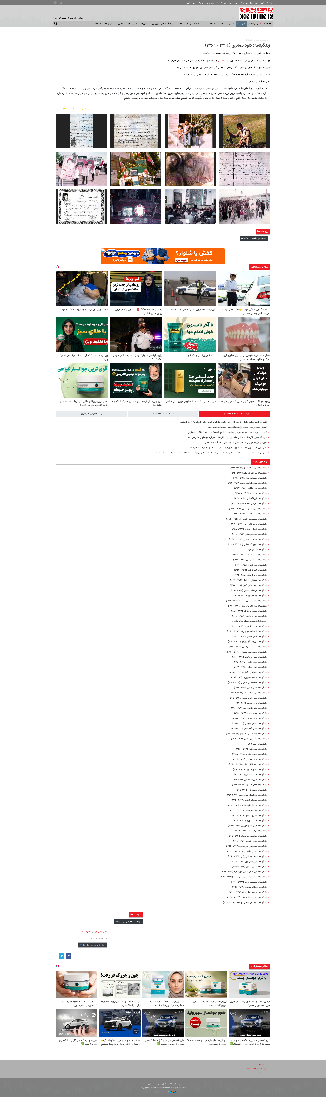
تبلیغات (263, 1073)
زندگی (188, 24)
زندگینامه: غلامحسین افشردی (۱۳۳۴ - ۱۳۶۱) (247, 682)
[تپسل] (103, 250)
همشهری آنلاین (254, 13)
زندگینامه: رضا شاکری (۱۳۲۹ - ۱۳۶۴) (251, 595)
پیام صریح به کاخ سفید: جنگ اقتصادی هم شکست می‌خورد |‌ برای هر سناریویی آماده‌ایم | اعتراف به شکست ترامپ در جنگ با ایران (211, 453)
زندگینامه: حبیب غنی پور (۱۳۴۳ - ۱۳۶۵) (249, 861)
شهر (204, 24)
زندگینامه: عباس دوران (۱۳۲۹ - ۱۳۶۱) (250, 636)
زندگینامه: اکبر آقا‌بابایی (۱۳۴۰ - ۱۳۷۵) (250, 498)
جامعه (213, 24)
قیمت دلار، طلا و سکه (256, 1069)
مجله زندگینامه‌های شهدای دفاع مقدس (249, 621)
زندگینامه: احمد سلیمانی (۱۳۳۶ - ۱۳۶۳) (249, 626)
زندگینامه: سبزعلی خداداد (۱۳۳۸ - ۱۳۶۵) (249, 503)
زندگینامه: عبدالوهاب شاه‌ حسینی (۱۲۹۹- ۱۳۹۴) (246, 795)
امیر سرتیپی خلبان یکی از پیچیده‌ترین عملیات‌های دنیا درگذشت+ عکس (236, 442)
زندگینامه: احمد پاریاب (257, 744)
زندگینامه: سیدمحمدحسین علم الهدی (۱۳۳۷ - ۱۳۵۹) (243, 877)
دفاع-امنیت (86, 931)
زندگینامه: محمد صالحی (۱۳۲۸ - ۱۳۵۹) (249, 718)
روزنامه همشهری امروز (263, 2)
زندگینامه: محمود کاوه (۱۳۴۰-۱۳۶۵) (251, 790)
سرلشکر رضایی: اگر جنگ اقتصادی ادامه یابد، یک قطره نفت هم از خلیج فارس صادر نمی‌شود (227, 437)
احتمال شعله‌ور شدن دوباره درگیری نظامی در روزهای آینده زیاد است (237, 427)
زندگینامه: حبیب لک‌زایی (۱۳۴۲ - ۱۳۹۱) (250, 514)
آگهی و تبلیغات (226, 2)
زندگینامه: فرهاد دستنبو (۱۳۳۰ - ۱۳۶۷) (249, 555)
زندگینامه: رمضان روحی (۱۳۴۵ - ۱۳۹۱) (250, 560)
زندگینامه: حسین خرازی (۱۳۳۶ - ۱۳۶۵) (250, 841)
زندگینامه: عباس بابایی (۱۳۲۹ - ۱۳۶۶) (250, 687)
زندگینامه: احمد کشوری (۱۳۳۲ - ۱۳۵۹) (250, 820)
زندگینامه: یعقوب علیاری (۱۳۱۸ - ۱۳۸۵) (249, 754)
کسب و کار (109, 24)
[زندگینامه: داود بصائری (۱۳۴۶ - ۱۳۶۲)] (244, 131)
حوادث (98, 24)
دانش (179, 24)
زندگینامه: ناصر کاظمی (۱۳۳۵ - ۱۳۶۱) (250, 570)
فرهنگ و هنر (167, 24)
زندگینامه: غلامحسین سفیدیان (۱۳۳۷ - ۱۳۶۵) (246, 733)
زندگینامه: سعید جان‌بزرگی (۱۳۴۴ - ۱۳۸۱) (249, 611)
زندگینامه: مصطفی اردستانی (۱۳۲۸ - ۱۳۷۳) (247, 805)
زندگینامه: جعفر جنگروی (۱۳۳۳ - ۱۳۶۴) (249, 785)
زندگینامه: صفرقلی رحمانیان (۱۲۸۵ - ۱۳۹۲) (248, 580)
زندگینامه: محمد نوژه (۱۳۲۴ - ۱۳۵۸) (251, 749)
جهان (231, 24)
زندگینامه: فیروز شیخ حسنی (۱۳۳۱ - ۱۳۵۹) (248, 509)
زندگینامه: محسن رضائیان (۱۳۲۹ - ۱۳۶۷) (249, 739)
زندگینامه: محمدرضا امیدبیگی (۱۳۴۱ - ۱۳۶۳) (247, 856)
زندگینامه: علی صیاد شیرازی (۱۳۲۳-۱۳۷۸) (248, 468)
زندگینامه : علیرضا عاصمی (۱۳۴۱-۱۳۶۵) (250, 779)
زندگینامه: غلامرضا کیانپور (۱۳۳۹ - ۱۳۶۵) (249, 800)
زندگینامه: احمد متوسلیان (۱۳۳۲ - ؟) (250, 774)
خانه (266, 24)
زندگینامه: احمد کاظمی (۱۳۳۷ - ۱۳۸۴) (250, 662)
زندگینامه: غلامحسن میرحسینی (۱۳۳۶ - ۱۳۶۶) (246, 846)
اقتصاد (222, 24)
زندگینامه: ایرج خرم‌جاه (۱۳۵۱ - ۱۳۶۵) (250, 575)
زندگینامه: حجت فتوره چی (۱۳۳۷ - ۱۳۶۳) (248, 524)
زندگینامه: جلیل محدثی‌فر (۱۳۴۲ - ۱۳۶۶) (249, 657)
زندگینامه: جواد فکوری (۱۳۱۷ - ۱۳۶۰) (251, 565)
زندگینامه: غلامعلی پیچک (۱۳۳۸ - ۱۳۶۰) (249, 882)
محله (196, 24)
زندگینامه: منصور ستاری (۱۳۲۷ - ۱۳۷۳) (249, 866)
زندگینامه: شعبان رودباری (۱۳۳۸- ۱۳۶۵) (249, 529)
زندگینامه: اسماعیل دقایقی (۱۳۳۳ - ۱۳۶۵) (248, 672)
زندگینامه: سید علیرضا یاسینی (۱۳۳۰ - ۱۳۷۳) (247, 606)
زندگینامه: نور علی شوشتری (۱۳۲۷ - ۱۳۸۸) (248, 539)
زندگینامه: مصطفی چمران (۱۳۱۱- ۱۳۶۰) (250, 478)
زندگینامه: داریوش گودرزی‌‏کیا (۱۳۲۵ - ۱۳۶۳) (247, 641)
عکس (120, 24)
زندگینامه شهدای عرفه (257, 549)
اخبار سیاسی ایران (100, 931)
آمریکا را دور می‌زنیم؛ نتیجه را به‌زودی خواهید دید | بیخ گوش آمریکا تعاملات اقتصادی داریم (227, 432)
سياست (241, 24)
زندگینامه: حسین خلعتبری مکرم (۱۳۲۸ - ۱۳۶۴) (246, 851)
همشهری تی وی (212, 2)
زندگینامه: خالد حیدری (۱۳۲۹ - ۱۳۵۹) (250, 703)
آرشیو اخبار (253, 24)
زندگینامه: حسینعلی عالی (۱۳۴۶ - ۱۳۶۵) (249, 534)
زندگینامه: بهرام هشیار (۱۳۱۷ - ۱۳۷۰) (250, 713)
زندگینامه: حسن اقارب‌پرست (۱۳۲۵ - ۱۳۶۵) (248, 698)
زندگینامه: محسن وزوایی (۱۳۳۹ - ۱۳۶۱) (249, 723)
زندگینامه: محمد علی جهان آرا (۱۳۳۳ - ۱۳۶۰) (247, 652)
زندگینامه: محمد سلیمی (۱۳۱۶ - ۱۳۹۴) (250, 759)
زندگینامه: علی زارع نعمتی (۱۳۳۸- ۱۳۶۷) (249, 693)
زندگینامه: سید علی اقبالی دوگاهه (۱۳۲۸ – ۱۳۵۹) (245, 902)
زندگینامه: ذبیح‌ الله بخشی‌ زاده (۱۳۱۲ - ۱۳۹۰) (247, 544)
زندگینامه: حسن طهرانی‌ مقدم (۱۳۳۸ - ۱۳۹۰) (247, 897)
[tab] (234, 414)
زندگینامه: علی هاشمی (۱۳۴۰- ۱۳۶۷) (250, 488)
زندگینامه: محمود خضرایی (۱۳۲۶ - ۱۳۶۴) (249, 677)
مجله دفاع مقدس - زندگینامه (254, 238)
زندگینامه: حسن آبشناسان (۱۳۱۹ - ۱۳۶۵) (249, 728)
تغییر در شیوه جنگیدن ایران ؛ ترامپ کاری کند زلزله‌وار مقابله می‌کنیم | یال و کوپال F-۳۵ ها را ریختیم (223, 422)
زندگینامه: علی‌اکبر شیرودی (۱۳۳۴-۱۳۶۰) (249, 473)
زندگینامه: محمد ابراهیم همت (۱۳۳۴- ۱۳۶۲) (247, 483)
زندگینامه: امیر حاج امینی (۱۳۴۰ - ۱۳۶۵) (249, 616)
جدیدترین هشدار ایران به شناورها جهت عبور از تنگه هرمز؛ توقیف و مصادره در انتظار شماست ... (225, 447)
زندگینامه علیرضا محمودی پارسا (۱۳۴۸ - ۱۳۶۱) (247, 631)
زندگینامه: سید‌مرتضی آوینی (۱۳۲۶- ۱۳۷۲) (248, 585)
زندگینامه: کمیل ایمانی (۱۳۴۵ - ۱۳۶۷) (250, 667)
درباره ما (262, 1064)
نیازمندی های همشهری (243, 2)
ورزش (155, 24)
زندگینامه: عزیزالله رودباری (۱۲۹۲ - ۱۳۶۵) (249, 590)
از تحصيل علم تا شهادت (258, 40)
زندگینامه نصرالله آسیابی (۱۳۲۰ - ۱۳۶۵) (249, 887)
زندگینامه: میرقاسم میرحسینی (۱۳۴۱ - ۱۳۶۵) (247, 836)
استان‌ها (145, 24)
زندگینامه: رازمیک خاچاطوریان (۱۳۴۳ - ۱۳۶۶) (247, 825)
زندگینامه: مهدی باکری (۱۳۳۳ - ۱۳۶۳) (250, 769)
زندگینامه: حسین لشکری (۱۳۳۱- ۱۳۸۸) (249, 815)
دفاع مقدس (223, 60)
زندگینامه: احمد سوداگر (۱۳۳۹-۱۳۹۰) (251, 493)
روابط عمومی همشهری (194, 2)
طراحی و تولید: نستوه (161, 1092)
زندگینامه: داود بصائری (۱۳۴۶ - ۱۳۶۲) (237, 45)
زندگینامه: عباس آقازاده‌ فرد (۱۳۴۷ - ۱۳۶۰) (248, 708)
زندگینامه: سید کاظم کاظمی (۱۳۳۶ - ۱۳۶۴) (248, 764)
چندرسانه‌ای (132, 24)
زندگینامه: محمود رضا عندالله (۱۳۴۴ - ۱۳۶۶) (248, 892)
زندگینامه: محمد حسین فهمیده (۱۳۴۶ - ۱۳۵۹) (246, 601)
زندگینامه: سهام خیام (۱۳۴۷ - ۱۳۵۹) (250, 831)
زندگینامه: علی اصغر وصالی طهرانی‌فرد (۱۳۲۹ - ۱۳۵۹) (244, 871)
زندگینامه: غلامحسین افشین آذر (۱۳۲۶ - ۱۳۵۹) (246, 519)
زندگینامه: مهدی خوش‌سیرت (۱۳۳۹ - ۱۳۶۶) (248, 810)
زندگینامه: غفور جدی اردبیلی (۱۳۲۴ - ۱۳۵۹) (248, 647)
